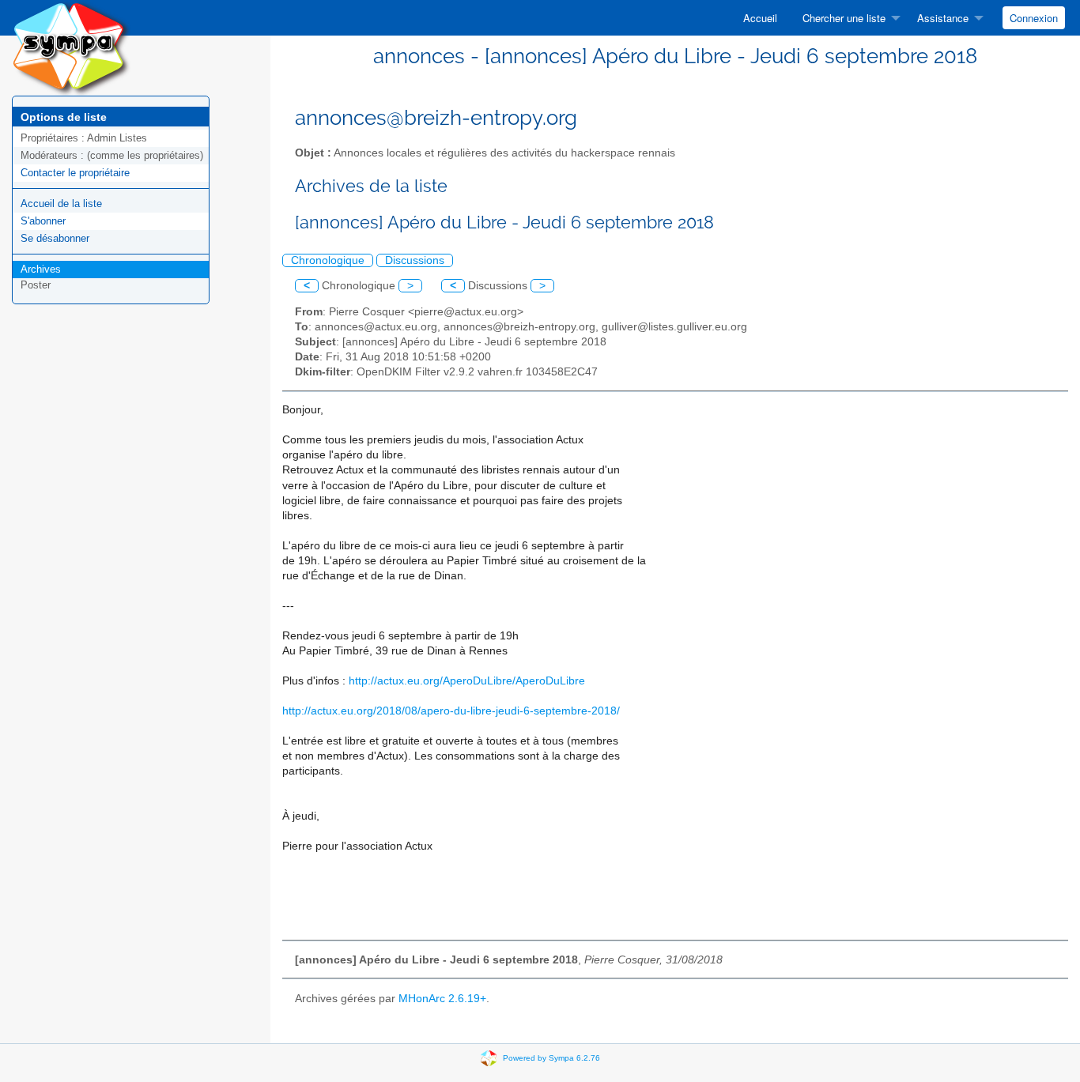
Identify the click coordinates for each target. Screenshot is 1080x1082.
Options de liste (64, 117)
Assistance (943, 17)
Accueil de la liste (61, 203)
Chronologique (327, 260)
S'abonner (43, 221)
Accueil (760, 17)
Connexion (1034, 17)
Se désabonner (55, 238)
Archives (41, 269)
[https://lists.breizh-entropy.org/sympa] (71, 47)
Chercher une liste (844, 17)
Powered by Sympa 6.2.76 (551, 1058)
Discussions (414, 260)
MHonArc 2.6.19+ (442, 999)
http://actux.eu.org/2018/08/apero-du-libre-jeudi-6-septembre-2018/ (451, 711)
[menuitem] (760, 18)
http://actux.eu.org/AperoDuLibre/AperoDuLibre (467, 681)
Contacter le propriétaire (75, 173)
